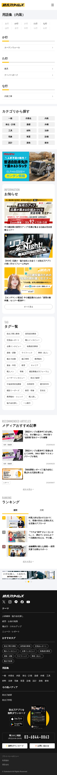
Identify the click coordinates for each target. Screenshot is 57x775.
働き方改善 (11, 359)
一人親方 (27, 403)
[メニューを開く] (52, 5)
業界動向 (38, 359)
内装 (47, 118)
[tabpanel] (28, 536)
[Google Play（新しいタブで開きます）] (16, 724)
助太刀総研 (35, 378)
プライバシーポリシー (10, 756)
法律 (47, 130)
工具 (10, 130)
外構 (47, 124)
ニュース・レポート (11, 631)
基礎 (28, 124)
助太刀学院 (7, 700)
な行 (45, 23)
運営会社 (5, 765)
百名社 (42, 390)
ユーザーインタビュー (16, 378)
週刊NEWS (44, 384)
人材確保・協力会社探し (13, 616)
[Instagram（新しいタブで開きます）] (10, 602)
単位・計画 (10, 124)
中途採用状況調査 (14, 384)
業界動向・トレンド (15, 397)
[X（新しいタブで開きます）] (4, 602)
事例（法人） (43, 353)
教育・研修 (29, 390)
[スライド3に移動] (31, 581)
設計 (10, 143)
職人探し (32, 397)
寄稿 (21, 371)
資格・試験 (11, 353)
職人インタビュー (32, 340)
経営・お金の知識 (10, 621)
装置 (28, 136)
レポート (6, 482)
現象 (10, 136)
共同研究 (30, 384)
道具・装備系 (7, 444)
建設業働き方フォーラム (39, 371)
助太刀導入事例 (13, 334)
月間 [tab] (42, 510)
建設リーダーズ (13, 390)
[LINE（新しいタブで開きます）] (16, 602)
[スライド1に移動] (26, 581)
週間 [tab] (15, 510)
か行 (16, 23)
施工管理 (25, 359)
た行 (35, 23)
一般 (10, 118)
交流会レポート (13, 340)
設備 (47, 136)
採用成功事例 (30, 334)
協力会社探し (12, 403)
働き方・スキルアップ (12, 626)
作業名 (28, 118)
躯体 (47, 143)
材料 (28, 130)
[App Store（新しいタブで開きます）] (16, 718)
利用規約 (5, 760)
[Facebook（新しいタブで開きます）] (22, 602)
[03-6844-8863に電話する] (36, 736)
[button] (28, 489)
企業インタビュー (14, 346)
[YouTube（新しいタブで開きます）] (28, 602)
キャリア (34, 365)
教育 (23, 365)
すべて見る (28, 307)
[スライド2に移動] (28, 581)
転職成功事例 (32, 346)
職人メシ (10, 371)
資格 (28, 143)
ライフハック (27, 353)
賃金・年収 (11, 365)
